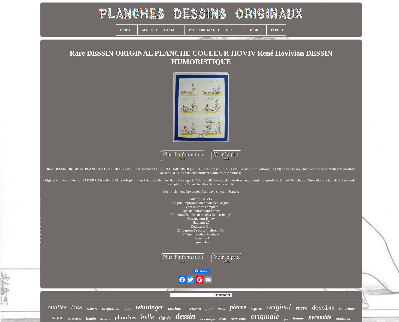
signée (165, 317)
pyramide (320, 317)
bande (91, 318)
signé (57, 317)
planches (125, 317)
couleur (175, 308)
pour (209, 308)
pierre (238, 307)
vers (221, 308)
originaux (343, 318)
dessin (185, 316)
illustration (194, 309)
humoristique (207, 319)
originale (265, 316)
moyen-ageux (238, 318)
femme (298, 318)
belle (147, 316)
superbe (257, 309)
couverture (347, 309)
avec (127, 308)
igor (286, 319)
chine (222, 318)
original (279, 306)
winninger (149, 307)
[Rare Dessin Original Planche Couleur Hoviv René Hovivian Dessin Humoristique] (201, 108)
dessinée (92, 309)
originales (110, 308)
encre (301, 308)
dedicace (105, 319)
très (76, 307)
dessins (323, 307)
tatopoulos (75, 318)
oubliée (57, 307)
